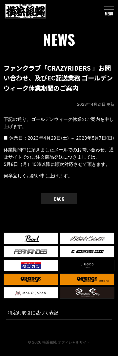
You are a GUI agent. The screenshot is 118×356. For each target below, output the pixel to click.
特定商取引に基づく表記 (33, 312)
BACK (59, 198)
